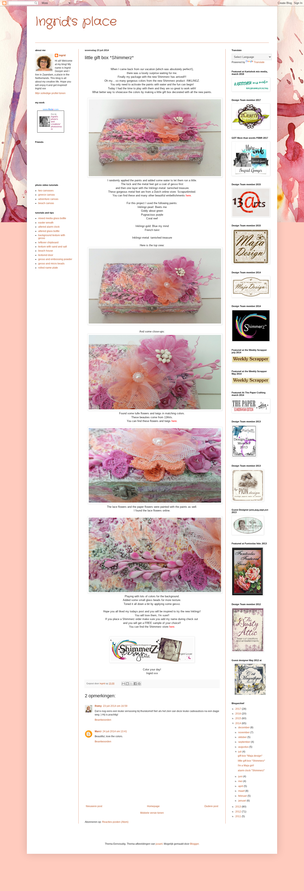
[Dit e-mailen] (123, 684)
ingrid (62, 55)
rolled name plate (48, 267)
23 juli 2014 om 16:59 (115, 706)
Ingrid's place (76, 22)
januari (242, 800)
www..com (51, 109)
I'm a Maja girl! (246, 765)
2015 (238, 718)
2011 (238, 816)
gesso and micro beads (51, 263)
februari (243, 795)
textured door (45, 255)
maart (241, 790)
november (244, 732)
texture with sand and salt (52, 246)
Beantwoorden (103, 719)
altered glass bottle (49, 231)
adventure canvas (48, 199)
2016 (238, 713)
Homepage (153, 806)
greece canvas (46, 194)
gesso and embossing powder (55, 259)
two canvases (46, 190)
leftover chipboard (48, 242)
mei (240, 781)
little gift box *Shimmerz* (251, 760)
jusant (159, 843)
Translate (259, 62)
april (241, 786)
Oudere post (211, 806)
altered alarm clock (49, 226)
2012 (238, 811)
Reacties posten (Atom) (115, 822)
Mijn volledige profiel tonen (50, 93)
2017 (238, 708)
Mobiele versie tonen (152, 812)
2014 (238, 723)
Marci (98, 731)
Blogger (194, 843)
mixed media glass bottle (52, 218)
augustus (243, 746)
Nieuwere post (94, 806)
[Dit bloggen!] (127, 684)
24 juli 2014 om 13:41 (115, 731)
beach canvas (46, 203)
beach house (45, 250)
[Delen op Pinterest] (139, 684)
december (244, 727)
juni (240, 776)
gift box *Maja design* (250, 755)
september (244, 742)
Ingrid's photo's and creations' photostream (56, 122)
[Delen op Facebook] (135, 684)
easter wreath (46, 222)
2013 (238, 806)
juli (240, 751)
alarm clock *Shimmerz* (251, 770)
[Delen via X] (131, 684)
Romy (98, 706)
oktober (242, 737)
